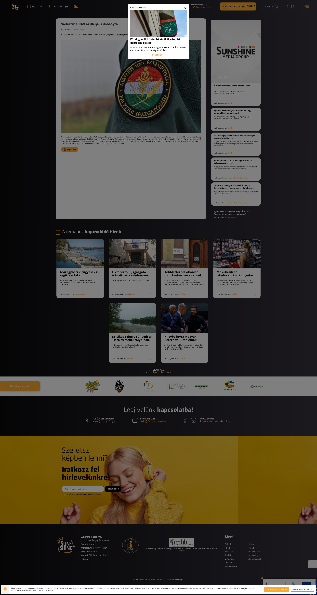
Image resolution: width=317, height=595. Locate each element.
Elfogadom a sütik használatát (277, 589)
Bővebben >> (158, 55)
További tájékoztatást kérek (302, 589)
